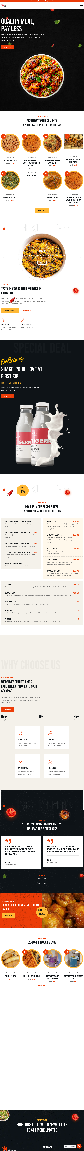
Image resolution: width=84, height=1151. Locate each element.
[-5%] (73, 180)
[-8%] (31, 180)
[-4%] (31, 143)
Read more (52, 966)
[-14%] (73, 958)
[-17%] (73, 143)
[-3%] (31, 958)
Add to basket (10, 151)
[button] (3, 257)
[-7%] (10, 143)
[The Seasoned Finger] (4, 5)
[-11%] (52, 141)
